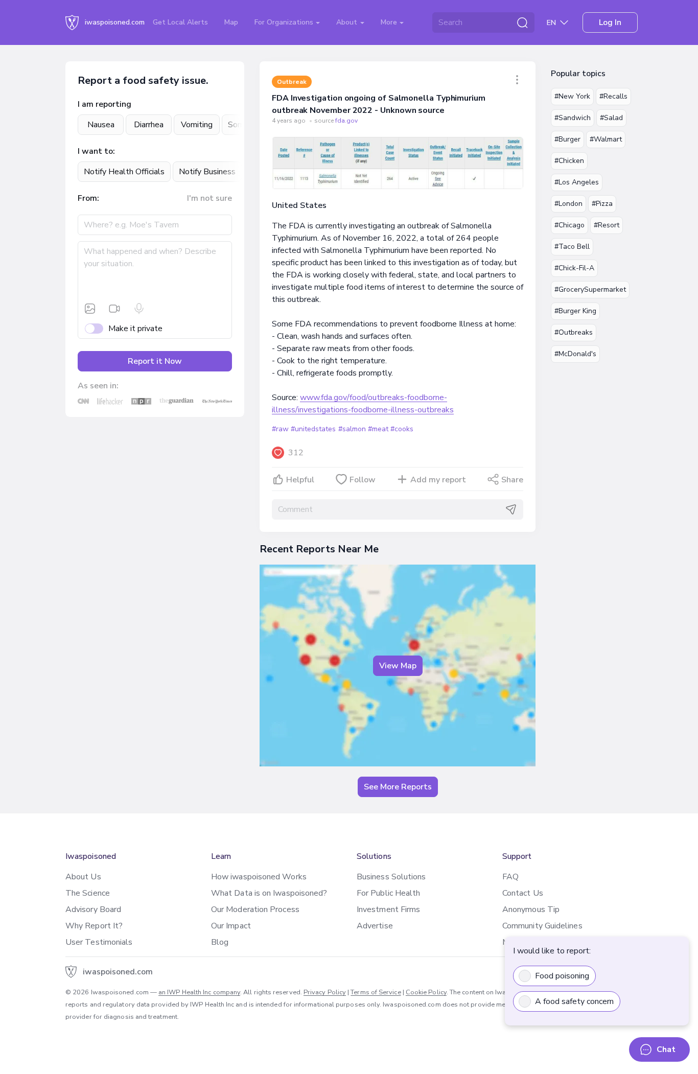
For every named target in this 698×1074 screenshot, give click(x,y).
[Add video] (114, 308)
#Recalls (613, 96)
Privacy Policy (325, 992)
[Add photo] (90, 308)
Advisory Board (93, 909)
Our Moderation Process (255, 909)
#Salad (611, 118)
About (347, 22)
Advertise (375, 925)
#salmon (352, 429)
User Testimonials (98, 942)
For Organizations (284, 22)
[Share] (517, 80)
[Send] (511, 509)
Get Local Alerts (180, 22)
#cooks (401, 429)
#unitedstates (313, 429)
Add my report (438, 479)
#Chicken (569, 161)
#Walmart (606, 139)
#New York (572, 96)
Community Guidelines (542, 925)
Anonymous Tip (531, 909)
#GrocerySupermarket (590, 289)
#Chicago (569, 225)
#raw (280, 429)
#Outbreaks (573, 332)
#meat (378, 429)
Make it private (135, 328)
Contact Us (522, 893)
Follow (363, 479)
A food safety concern (574, 1001)
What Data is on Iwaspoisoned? (269, 893)
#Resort (606, 225)
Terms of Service (376, 992)
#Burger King (575, 311)
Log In (610, 22)
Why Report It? (94, 925)
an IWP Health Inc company (199, 992)
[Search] (522, 22)
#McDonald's (575, 354)
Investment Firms (388, 909)
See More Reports (398, 786)
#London (568, 203)
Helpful (300, 479)
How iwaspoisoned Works (259, 876)
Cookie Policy (426, 992)
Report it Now (155, 361)
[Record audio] (139, 308)
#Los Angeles (576, 182)
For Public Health (388, 893)
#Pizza (602, 203)
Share (512, 479)
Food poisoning (562, 976)
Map (231, 22)
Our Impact (231, 925)
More (390, 22)
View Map (397, 665)
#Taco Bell (572, 246)
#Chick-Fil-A (574, 268)
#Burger (567, 139)
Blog (219, 942)
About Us (83, 876)
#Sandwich (572, 118)
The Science (87, 893)
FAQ (510, 876)
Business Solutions (391, 876)
